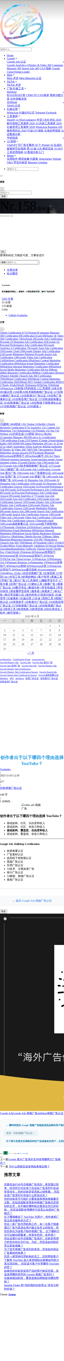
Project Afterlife (10, 375)
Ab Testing (30, 424)
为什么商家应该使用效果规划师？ (29, 1166)
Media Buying (35, 536)
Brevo (40, 433)
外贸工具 (16, 576)
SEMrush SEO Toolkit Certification (38, 382)
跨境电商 (25, 609)
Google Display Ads (40, 502)
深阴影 (14, 233)
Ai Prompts (40, 430)
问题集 (34, 158)
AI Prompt (31, 332)
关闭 (3, 240)
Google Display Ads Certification (31, 504)
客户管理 (44, 576)
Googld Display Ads (32, 462)
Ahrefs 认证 (13, 105)
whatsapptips (37, 562)
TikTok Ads (11, 559)
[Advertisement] (32, 719)
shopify (30, 545)
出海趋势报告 (52, 130)
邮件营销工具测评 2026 (21, 123)
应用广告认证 (20, 584)
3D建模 (5, 424)
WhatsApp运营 (39, 566)
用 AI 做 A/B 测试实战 (40, 148)
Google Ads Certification (38, 469)
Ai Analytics (35, 427)
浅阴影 (4, 233)
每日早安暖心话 (15, 594)
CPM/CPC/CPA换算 (37, 95)
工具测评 (47, 388)
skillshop (42, 545)
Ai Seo (51, 430)
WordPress (8, 573)
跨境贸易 (39, 609)
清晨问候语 (48, 594)
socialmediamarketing (14, 548)
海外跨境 (33, 594)
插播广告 (50, 584)
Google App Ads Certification (22, 499)
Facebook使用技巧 (15, 456)
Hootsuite (10, 527)
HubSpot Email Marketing (19, 530)
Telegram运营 (12, 555)
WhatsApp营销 (19, 566)
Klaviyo (6, 536)
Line (46, 369)
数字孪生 (22, 587)
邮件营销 (14, 612)
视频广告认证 (55, 1113)
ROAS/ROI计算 (16, 95)
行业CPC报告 (35, 130)
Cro (4, 446)
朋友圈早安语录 (20, 591)
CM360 (17, 443)
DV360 (35, 449)
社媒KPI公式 (26, 112)
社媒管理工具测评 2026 (21, 127)
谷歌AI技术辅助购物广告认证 (37, 392)
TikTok (45, 385)
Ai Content (50, 427)
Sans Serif (6, 225)
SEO (54, 542)
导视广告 (7, 580)
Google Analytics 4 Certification (27, 347)
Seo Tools (18, 545)
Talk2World (18, 385)
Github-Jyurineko (18, 315)
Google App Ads (29, 665)
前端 (21, 388)
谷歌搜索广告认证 (21, 402)
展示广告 (20, 580)
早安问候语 (20, 162)
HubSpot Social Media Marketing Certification (30, 368)
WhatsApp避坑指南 (27, 569)
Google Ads (25, 662)
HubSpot (12, 91)
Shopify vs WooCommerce (21, 119)
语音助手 (19, 602)
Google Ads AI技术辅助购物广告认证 (28, 465)
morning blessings (24, 539)
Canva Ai (37, 437)
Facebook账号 (37, 456)
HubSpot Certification (17, 360)
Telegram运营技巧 (34, 555)
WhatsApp (12, 112)
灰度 (27, 240)
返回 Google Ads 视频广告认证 (34, 900)
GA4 (51, 456)
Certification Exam (33, 335)
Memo (49, 536)
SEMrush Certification (16, 379)
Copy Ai (52, 443)
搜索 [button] (3, 262)
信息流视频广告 (33, 573)
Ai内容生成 (18, 433)
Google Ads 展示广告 (42, 662)
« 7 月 (30, 653)
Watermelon (45, 158)
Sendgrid (43, 542)
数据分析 (35, 587)
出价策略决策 (18, 98)
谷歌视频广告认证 (17, 406)
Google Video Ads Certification (35, 517)
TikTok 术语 (14, 84)
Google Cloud (14, 351)
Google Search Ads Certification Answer (28, 514)
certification (5, 659)
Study (7, 385)
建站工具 (37, 584)
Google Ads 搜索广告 (35, 476)
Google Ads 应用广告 (10, 665)
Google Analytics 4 (17, 65)
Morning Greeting (37, 162)
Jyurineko (5, 769)
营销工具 (48, 598)
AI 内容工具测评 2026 (48, 123)
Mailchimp (19, 536)
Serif (17, 225)
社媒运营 (9, 392)
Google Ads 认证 (16, 61)
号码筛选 (12, 137)
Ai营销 (31, 433)
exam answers (23, 452)
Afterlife (42, 424)
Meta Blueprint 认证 (30, 78)
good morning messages (18, 459)
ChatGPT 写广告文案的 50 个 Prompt (28, 145)
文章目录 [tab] (12, 269)
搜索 (3, 196)
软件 (4, 612)
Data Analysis (35, 446)
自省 (38, 598)
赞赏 (3, 911)
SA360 (40, 539)
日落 (11, 240)
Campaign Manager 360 (16, 437)
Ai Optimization (23, 430)
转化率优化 (54, 609)
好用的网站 (30, 576)
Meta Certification (45, 372)
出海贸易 (52, 573)
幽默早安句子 (51, 580)
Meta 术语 (12, 78)
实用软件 (12, 158)
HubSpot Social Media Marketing (34, 533)
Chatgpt (34, 440)
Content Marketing (35, 443)
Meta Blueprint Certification (18, 372)
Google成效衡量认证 (18, 523)
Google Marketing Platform (20, 354)
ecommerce (48, 449)
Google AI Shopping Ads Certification (24, 342)
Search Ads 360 (30, 68)
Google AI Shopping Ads (32, 480)
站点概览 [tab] (12, 273)
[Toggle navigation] (1, 175)
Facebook (51, 112)
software (32, 548)
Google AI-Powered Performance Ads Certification (30, 344)
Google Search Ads (16, 511)
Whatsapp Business (17, 562)
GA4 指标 (45, 68)
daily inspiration (17, 446)
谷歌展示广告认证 (37, 395)
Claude (44, 440)
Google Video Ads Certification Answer (31, 519)
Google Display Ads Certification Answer (19, 672)
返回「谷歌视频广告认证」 (20, 1133)
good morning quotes (44, 459)
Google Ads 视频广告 (25, 1113)
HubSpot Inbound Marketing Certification (27, 366)
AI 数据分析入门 (34, 152)
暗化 (19, 240)
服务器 (36, 591)
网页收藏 (23, 158)
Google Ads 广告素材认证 (38, 473)
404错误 (17, 424)
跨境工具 (11, 609)
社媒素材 (14, 598)
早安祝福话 (49, 587)
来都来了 (48, 591)
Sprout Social (46, 548)
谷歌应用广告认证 (29, 399)
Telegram (40, 112)
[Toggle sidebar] (1, 2)
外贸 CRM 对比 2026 (49, 119)
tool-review (26, 559)
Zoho (19, 573)
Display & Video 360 (39, 65)
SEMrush (12, 102)
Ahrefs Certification (12, 332)
